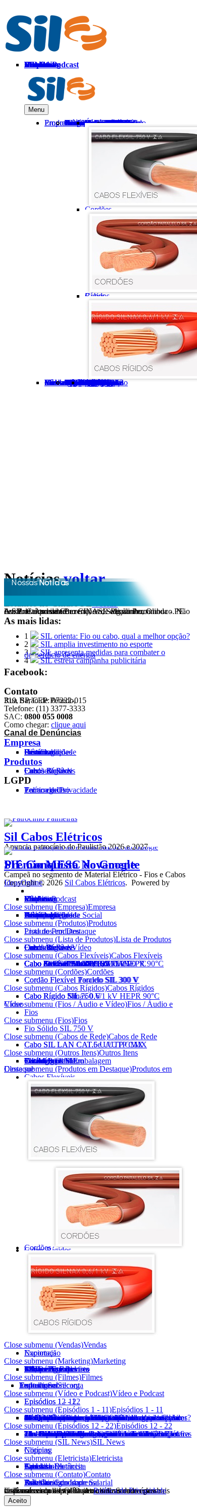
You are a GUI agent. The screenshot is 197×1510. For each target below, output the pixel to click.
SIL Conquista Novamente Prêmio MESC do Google (72, 864)
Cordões (100, 971)
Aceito (17, 1500)
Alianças (38, 915)
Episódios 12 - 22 (52, 1401)
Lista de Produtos (143, 939)
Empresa (22, 742)
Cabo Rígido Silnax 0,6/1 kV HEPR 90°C (92, 996)
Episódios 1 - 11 (137, 1409)
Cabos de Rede (48, 770)
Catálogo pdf (45, 1060)
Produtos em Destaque (60, 931)
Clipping (38, 1450)
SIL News (108, 1442)
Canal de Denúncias (42, 732)
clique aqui (68, 724)
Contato (98, 1474)
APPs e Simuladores (56, 1369)
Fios (31, 1012)
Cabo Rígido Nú (50, 996)
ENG (139, 89)
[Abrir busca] (122, 402)
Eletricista (107, 1458)
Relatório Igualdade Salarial (68, 1482)
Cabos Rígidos (130, 988)
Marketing (109, 1361)
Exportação (42, 1353)
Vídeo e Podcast (138, 1393)
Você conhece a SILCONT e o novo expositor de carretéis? (105, 1417)
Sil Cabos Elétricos (53, 836)
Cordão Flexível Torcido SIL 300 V (81, 979)
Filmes (92, 1377)
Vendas (95, 1344)
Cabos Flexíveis (136, 955)
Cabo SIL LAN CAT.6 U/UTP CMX (83, 1044)
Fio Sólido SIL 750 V (58, 1028)
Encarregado (44, 790)
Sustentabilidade (50, 752)
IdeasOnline (23, 882)
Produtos (23, 761)
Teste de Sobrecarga (98, 382)
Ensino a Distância (54, 1466)
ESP (166, 89)
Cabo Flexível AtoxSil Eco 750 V (78, 963)
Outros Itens (43, 947)
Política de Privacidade (129, 1490)
